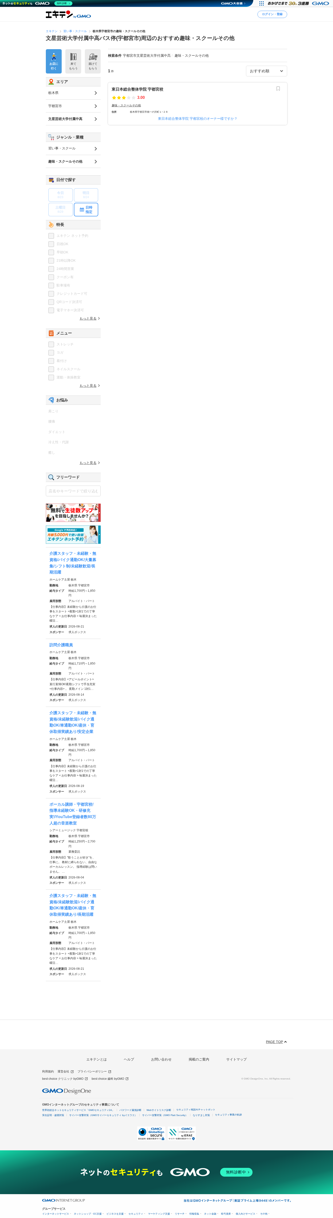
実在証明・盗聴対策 (53, 1115)
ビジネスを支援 (115, 1213)
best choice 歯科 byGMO (108, 1078)
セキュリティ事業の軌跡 (228, 1114)
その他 (263, 1213)
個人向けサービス (245, 1213)
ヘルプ (129, 1059)
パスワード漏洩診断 (130, 1110)
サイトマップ (236, 1059)
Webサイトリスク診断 (159, 1110)
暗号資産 (226, 1213)
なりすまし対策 (201, 1115)
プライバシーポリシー (92, 1071)
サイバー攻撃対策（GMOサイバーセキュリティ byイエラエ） (103, 1115)
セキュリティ (135, 1213)
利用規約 (48, 1071)
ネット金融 (210, 1213)
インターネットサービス (55, 1213)
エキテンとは (96, 1059)
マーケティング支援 (159, 1213)
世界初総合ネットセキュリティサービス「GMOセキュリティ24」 (78, 1110)
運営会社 (63, 1071)
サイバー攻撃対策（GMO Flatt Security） (165, 1115)
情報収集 (194, 1213)
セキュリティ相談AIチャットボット (195, 1109)
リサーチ (180, 1213)
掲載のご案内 (199, 1059)
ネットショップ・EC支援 (88, 1213)
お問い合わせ (161, 1059)
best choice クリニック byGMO (62, 1078)
